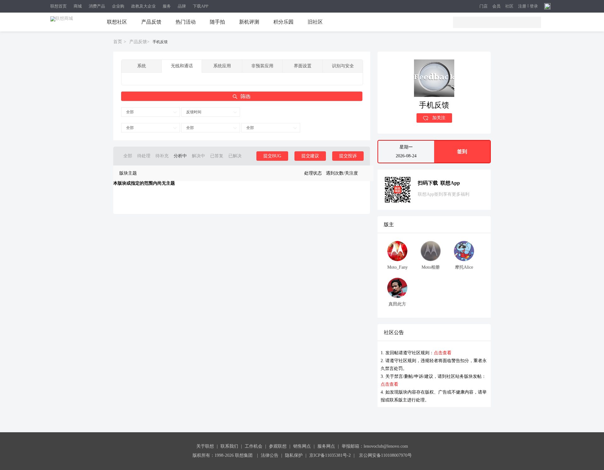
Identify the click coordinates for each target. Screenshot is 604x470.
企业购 (118, 6)
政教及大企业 (143, 6)
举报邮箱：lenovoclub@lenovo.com (375, 446)
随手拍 (217, 22)
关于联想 (205, 446)
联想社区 (117, 22)
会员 (496, 6)
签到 (462, 151)
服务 (167, 6)
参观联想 (278, 446)
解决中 (198, 156)
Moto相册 (431, 267)
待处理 (143, 156)
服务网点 (326, 446)
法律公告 (269, 455)
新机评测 (249, 22)
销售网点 (302, 446)
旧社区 (315, 22)
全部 (130, 112)
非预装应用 (262, 66)
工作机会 (253, 446)
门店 (483, 6)
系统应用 (222, 66)
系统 (141, 66)
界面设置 (302, 66)
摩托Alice (464, 267)
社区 (509, 6)
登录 (534, 6)
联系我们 (229, 446)
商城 (78, 6)
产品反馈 (151, 22)
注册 (522, 6)
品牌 (182, 6)
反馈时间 (193, 112)
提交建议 (310, 156)
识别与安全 (343, 66)
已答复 (216, 156)
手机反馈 (160, 42)
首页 (117, 41)
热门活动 (186, 22)
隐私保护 (294, 455)
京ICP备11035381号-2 (330, 455)
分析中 (180, 156)
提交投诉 (348, 156)
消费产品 (97, 6)
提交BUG (272, 156)
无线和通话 (182, 66)
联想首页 (58, 6)
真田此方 (397, 304)
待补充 (162, 156)
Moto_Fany (397, 267)
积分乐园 (283, 22)
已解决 (235, 156)
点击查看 (442, 352)
